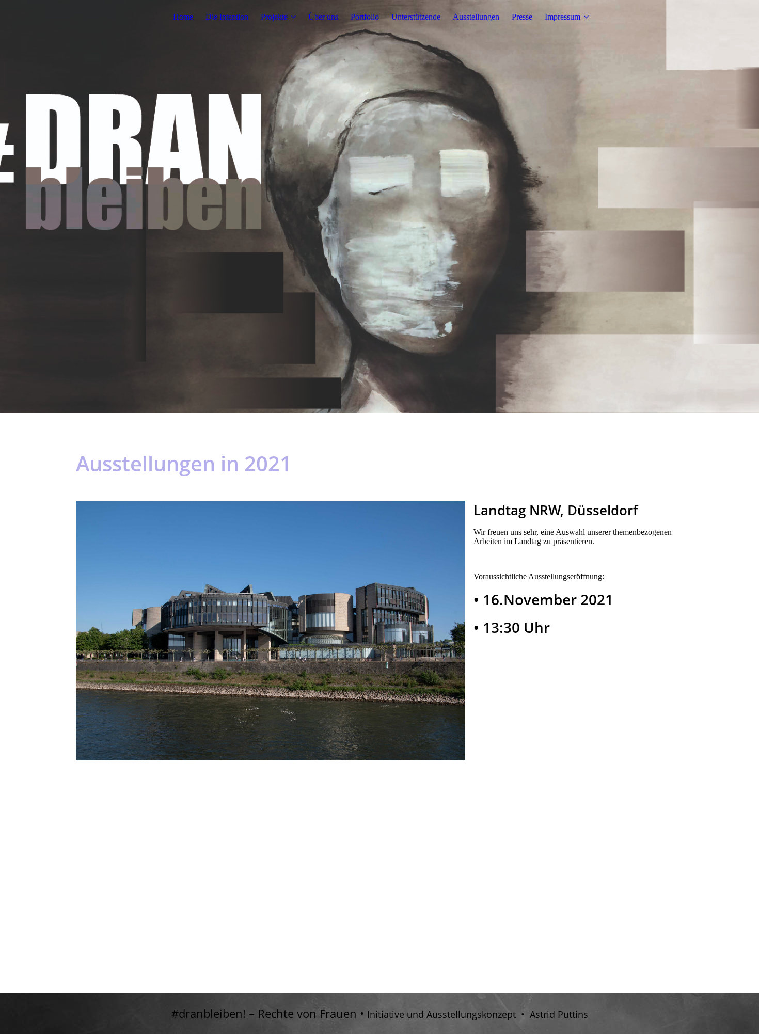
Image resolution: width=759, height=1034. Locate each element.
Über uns (323, 16)
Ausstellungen (476, 16)
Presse (522, 16)
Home (183, 16)
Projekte (274, 16)
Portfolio (365, 16)
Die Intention (226, 16)
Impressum (562, 16)
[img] (379, 206)
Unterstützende (415, 16)
